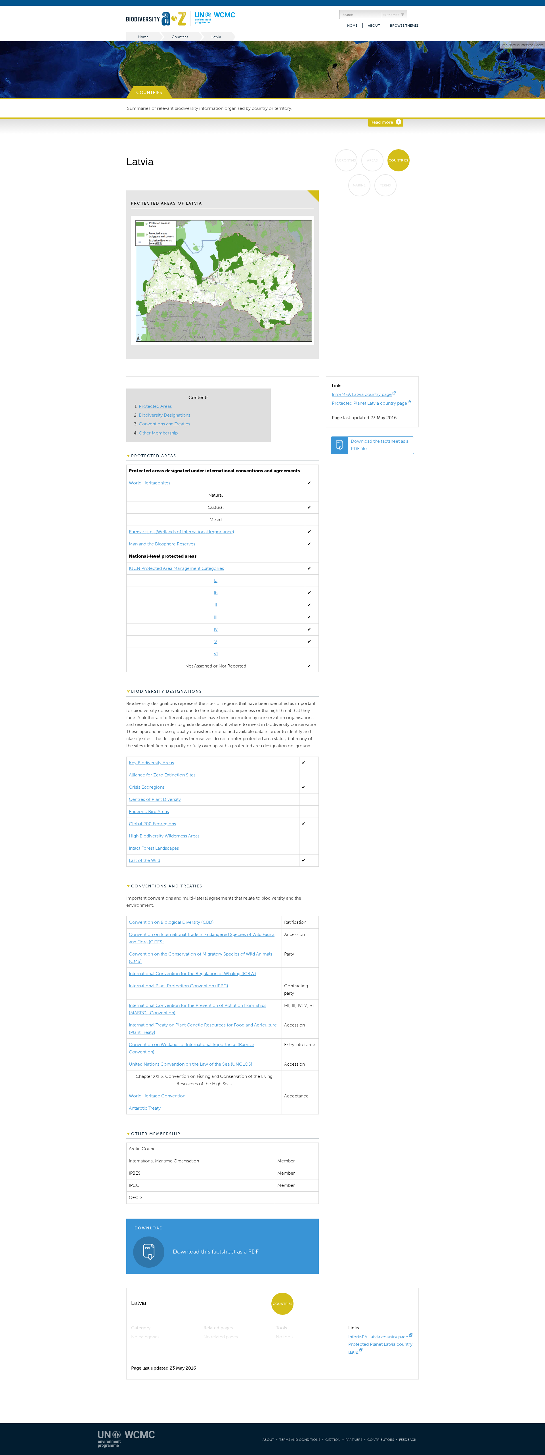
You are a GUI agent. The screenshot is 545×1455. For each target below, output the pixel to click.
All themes (391, 15)
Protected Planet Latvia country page (369, 403)
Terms (385, 185)
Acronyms (346, 160)
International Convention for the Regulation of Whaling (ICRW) (192, 973)
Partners (353, 1440)
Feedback (407, 1440)
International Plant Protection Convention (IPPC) (178, 985)
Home (352, 26)
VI (216, 653)
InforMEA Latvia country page (362, 394)
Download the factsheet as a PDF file (379, 444)
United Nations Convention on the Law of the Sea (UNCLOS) (190, 1064)
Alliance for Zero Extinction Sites (162, 775)
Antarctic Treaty (145, 1108)
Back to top (535, 1247)
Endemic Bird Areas (149, 811)
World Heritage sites (149, 483)
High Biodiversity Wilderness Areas (164, 836)
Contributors (380, 1440)
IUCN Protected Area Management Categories (176, 568)
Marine (359, 185)
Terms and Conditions (299, 1440)
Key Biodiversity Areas (151, 762)
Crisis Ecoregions (147, 787)
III (215, 617)
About (374, 26)
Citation (332, 1440)
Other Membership (158, 433)
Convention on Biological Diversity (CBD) (171, 922)
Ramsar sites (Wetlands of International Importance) (181, 531)
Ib (215, 592)
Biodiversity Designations (164, 415)
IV (216, 629)
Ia (215, 580)
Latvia (216, 37)
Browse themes (404, 26)
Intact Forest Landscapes (154, 848)
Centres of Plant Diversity (155, 799)
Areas (372, 160)
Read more (381, 122)
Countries (180, 37)
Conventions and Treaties (164, 424)
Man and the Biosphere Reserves (162, 544)
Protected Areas (155, 406)
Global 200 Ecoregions (152, 823)
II (216, 605)
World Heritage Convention (157, 1096)
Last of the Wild (144, 860)
